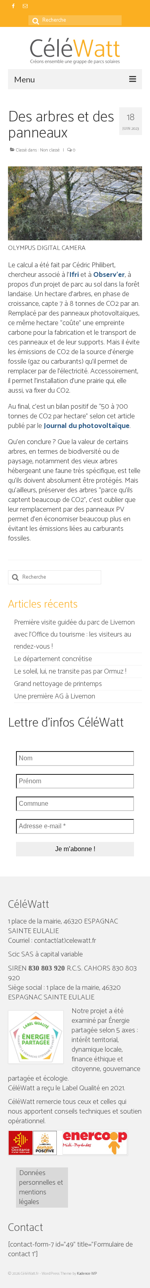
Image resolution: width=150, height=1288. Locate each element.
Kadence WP (87, 1273)
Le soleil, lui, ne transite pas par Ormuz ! (70, 672)
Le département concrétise (53, 659)
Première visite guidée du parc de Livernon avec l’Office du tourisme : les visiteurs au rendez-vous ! (74, 634)
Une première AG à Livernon (54, 696)
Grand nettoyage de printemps (58, 684)
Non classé (50, 150)
